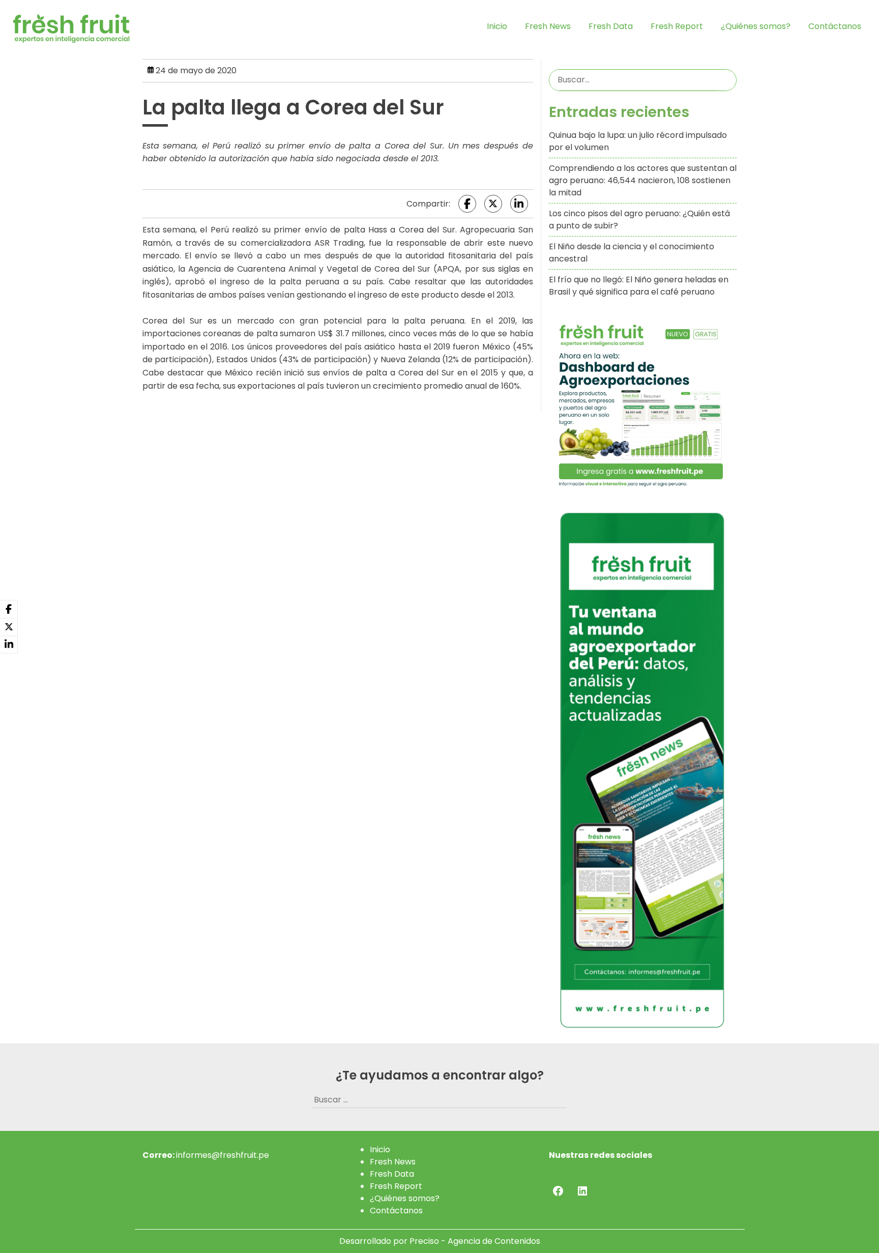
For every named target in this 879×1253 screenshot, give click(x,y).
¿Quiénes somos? (755, 26)
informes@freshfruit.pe (222, 1155)
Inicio (497, 26)
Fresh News (548, 26)
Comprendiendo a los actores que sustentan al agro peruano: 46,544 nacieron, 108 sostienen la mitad (643, 180)
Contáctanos (834, 26)
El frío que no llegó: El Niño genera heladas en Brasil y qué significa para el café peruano (638, 286)
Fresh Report (677, 26)
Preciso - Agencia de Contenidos (474, 1241)
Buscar (727, 80)
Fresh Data (611, 26)
